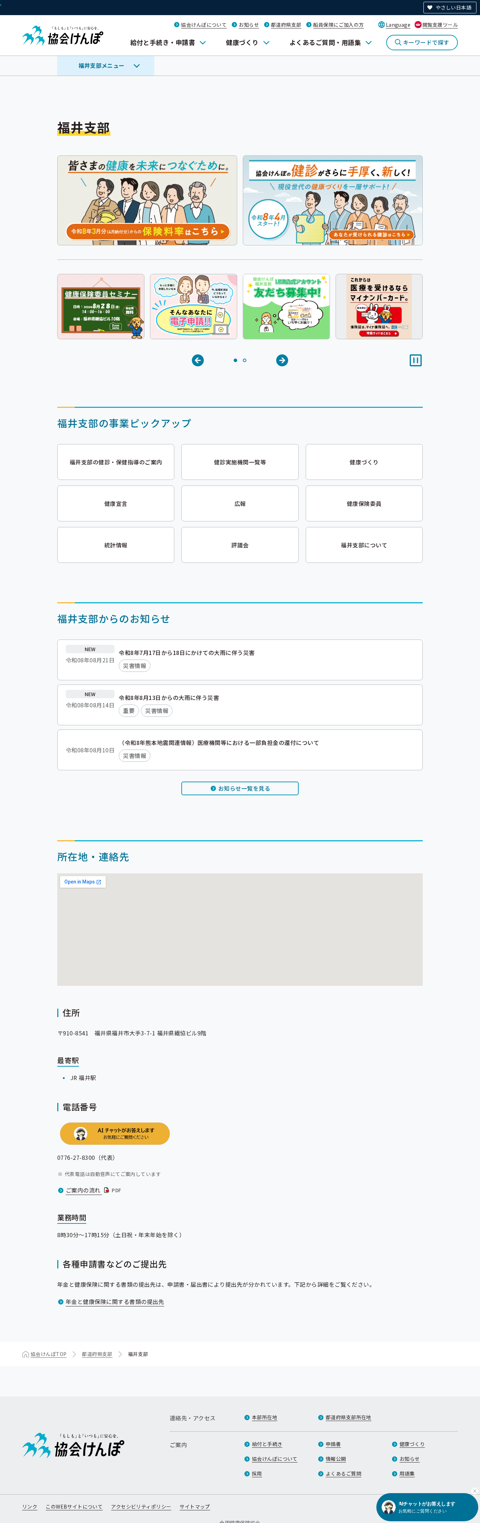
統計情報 (116, 545)
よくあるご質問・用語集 (325, 42)
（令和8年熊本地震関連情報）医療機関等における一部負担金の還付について (219, 742)
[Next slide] (282, 360)
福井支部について (364, 545)
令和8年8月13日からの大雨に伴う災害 (169, 697)
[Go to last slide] (198, 360)
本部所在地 (264, 1417)
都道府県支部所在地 (348, 1417)
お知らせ (249, 24)
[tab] (235, 360)
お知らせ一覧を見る (244, 788)
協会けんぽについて (204, 24)
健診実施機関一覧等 (240, 462)
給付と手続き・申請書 (162, 42)
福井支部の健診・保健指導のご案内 (116, 462)
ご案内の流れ (94, 1190)
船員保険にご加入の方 (338, 24)
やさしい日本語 (453, 7)
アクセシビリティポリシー (141, 1506)
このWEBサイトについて (74, 1506)
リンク (29, 1506)
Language (398, 24)
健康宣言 (116, 503)
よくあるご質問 (343, 1473)
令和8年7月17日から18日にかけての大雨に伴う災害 (186, 652)
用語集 (407, 1473)
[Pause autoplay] (416, 360)
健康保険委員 (364, 503)
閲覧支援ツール (440, 24)
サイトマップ (195, 1506)
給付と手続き (267, 1443)
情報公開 (336, 1458)
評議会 (239, 545)
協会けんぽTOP (48, 1353)
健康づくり (242, 42)
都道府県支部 (286, 24)
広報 (240, 503)
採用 (257, 1473)
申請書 (333, 1443)
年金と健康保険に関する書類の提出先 (115, 1301)
